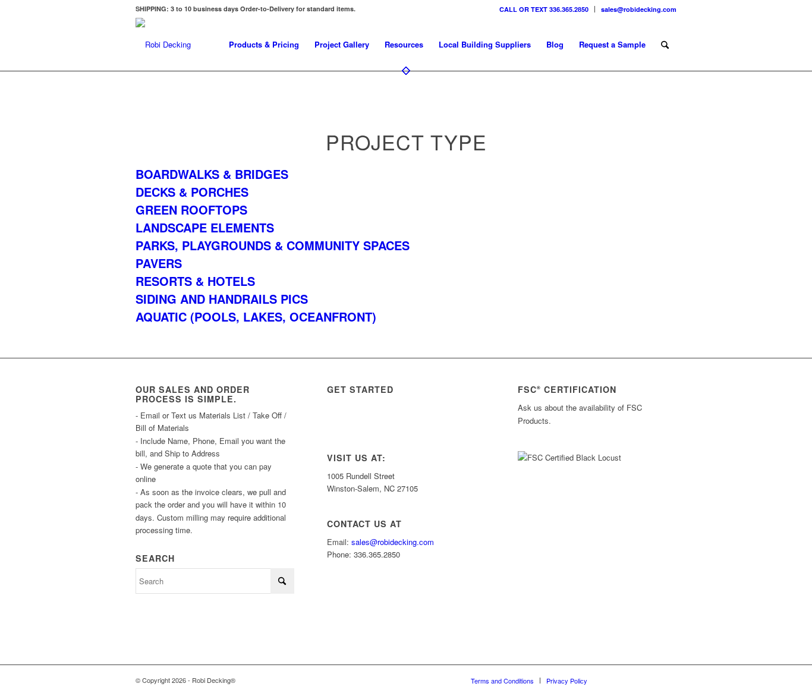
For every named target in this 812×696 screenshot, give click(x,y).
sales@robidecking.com (638, 9)
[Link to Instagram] (614, 680)
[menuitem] (544, 9)
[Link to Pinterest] (667, 680)
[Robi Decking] (163, 44)
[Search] (664, 44)
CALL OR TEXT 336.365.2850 (543, 9)
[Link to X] (632, 680)
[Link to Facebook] (650, 680)
